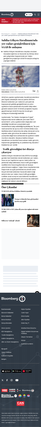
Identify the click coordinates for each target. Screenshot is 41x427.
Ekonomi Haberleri (7, 313)
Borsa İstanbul (6, 320)
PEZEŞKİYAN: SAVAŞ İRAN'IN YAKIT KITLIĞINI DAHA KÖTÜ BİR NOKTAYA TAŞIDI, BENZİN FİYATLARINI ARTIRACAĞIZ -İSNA (26, 20)
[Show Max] (28, 396)
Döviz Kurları (25, 316)
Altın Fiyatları (25, 320)
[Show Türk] (24, 396)
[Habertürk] (5, 390)
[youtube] (17, 380)
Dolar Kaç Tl (25, 323)
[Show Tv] (20, 396)
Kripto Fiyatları (26, 309)
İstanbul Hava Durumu (28, 328)
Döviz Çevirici (6, 328)
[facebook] (7, 380)
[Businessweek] (9, 396)
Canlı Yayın (25, 313)
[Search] (35, 14)
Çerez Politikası (6, 352)
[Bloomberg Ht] (28, 390)
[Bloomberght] (7, 14)
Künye (23, 340)
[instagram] (11, 380)
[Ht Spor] (19, 390)
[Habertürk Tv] (12, 390)
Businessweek (6, 309)
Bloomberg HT (6, 34)
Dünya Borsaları (7, 323)
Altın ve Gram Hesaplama (10, 342)
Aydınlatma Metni (27, 344)
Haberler (13, 34)
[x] (2, 380)
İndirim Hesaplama (8, 338)
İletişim (4, 359)
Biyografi (4, 349)
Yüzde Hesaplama (8, 335)
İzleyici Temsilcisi (26, 337)
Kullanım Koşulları (7, 356)
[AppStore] (6, 371)
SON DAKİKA (5, 21)
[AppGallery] (27, 371)
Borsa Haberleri (6, 316)
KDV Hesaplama (7, 331)
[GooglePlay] (16, 371)
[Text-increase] (33, 91)
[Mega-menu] (38, 14)
